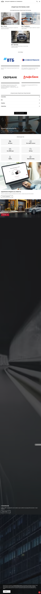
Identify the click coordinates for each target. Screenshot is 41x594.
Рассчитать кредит (5, 131)
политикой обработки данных (17, 585)
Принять (5, 591)
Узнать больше (4, 511)
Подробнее (4, 214)
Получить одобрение (6, 196)
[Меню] (39, 1)
